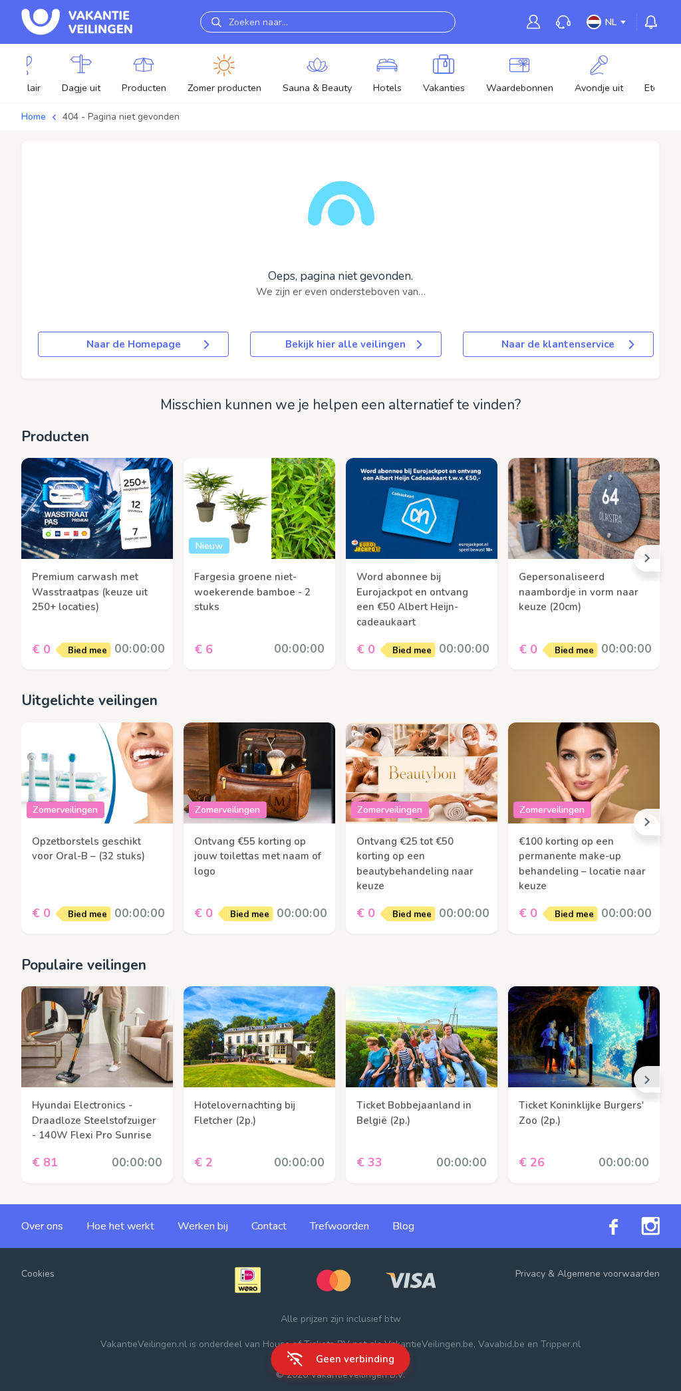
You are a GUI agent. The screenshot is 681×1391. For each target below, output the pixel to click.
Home (33, 116)
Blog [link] (403, 1226)
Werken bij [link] (203, 1226)
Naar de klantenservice (557, 344)
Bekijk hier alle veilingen (345, 344)
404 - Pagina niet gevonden (121, 116)
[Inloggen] (533, 22)
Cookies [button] (38, 1273)
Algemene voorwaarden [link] (608, 1273)
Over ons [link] (42, 1226)
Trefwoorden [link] (339, 1226)
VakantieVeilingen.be (429, 1344)
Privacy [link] (530, 1273)
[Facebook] (602, 1226)
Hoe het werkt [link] (120, 1226)
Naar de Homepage (133, 344)
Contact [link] (269, 1226)
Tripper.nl (561, 1344)
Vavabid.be (501, 1344)
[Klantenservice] (563, 22)
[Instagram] (639, 1226)
